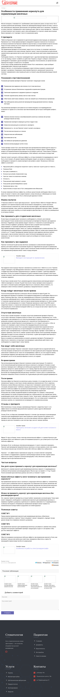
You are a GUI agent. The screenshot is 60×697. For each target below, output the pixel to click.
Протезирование (13, 688)
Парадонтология (13, 684)
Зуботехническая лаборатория (17, 680)
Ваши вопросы (40, 648)
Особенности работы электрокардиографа (32, 548)
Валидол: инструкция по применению (30, 258)
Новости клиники (41, 656)
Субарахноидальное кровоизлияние (22, 586)
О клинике (39, 641)
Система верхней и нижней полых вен (8, 586)
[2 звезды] (3, 562)
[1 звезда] (1, 562)
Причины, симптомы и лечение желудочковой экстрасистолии (49, 587)
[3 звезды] (4, 562)
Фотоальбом (40, 652)
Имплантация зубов (13, 676)
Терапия (10, 673)
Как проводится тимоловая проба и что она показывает (36, 587)
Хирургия (10, 691)
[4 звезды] (5, 562)
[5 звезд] (7, 562)
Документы (39, 645)
